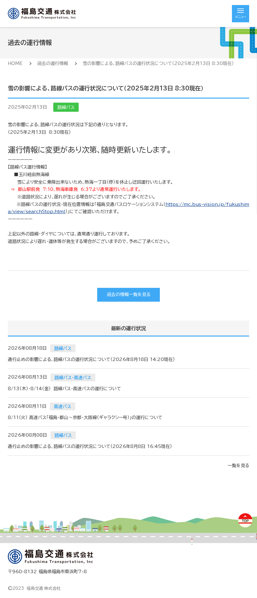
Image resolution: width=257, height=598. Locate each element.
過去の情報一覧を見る (128, 294)
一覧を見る (238, 465)
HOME (15, 63)
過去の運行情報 (52, 63)
